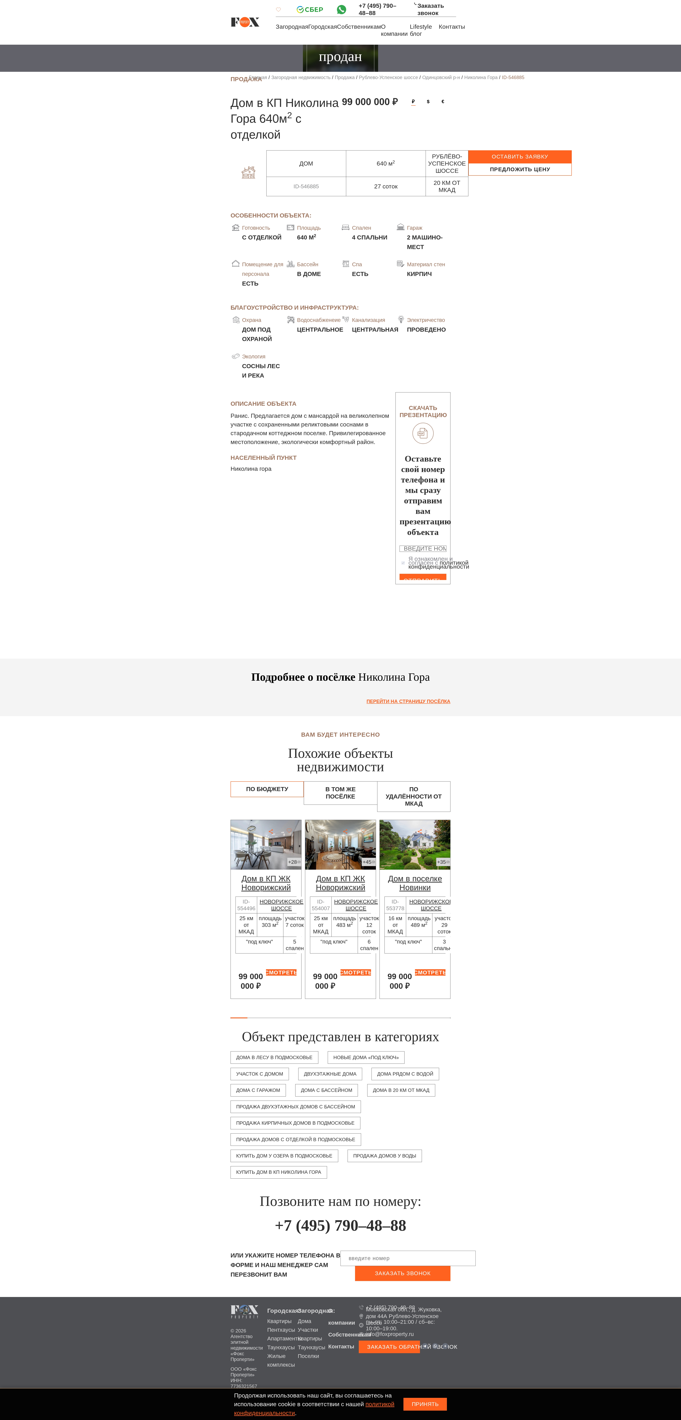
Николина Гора (481, 77)
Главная (258, 77)
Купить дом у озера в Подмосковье (284, 1156)
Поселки (308, 1356)
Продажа (345, 77)
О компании (394, 30)
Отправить (422, 579)
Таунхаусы (281, 1347)
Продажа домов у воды (384, 1156)
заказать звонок (403, 1273)
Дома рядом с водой (405, 1074)
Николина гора (251, 468)
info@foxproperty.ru (390, 1334)
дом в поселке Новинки (415, 883)
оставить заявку (520, 157)
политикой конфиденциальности (438, 564)
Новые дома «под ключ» (366, 1057)
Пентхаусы (281, 1330)
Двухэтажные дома (330, 1074)
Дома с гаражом (258, 1090)
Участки (308, 1330)
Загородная (292, 26)
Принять (425, 1404)
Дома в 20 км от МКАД (401, 1090)
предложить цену (520, 169)
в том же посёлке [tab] (340, 793)
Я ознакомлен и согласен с (438, 563)
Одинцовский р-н (441, 77)
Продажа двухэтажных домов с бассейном (295, 1106)
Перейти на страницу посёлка (408, 701)
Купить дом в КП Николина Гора (278, 1172)
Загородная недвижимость (301, 77)
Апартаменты (284, 1338)
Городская (322, 26)
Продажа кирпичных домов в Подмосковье (295, 1123)
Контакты (452, 26)
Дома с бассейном (326, 1090)
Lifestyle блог (421, 30)
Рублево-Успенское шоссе (388, 77)
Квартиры (279, 1321)
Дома (304, 1321)
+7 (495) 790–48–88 (377, 9)
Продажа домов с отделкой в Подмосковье (295, 1139)
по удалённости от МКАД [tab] (414, 796)
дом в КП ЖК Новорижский (266, 883)
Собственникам (359, 26)
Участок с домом (259, 1074)
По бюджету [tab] (267, 789)
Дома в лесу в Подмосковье (274, 1057)
